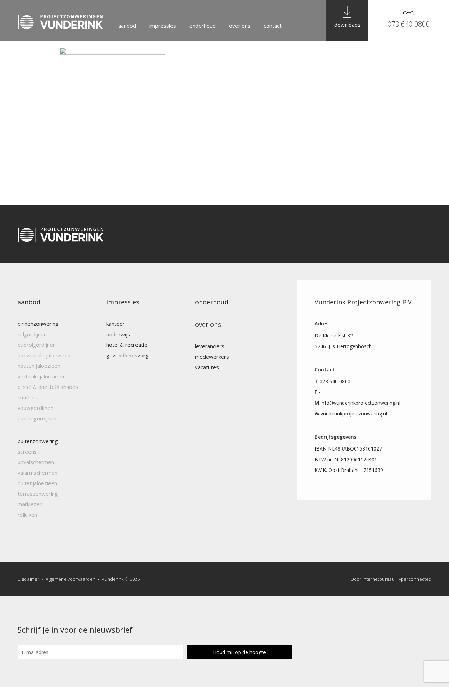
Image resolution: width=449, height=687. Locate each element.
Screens (27, 451)
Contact (273, 25)
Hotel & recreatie (126, 344)
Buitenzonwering (38, 441)
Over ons (239, 25)
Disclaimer (28, 579)
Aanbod (127, 25)
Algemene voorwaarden (70, 579)
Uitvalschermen (36, 462)
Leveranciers (209, 346)
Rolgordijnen (32, 334)
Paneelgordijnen (37, 418)
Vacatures (207, 367)
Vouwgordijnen (35, 407)
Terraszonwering (38, 493)
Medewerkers (212, 356)
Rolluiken (27, 514)
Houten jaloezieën (39, 365)
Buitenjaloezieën (37, 483)
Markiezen (30, 504)
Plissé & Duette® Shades (48, 386)
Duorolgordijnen (37, 344)
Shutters (28, 397)
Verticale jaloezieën (41, 376)
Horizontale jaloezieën (44, 355)
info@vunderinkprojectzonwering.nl (360, 402)
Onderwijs (118, 334)
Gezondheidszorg (127, 355)
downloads (347, 24)
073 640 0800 (409, 24)
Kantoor (115, 323)
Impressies (162, 25)
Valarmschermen (38, 472)
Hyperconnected (413, 579)
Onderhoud (202, 25)
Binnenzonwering (38, 323)
